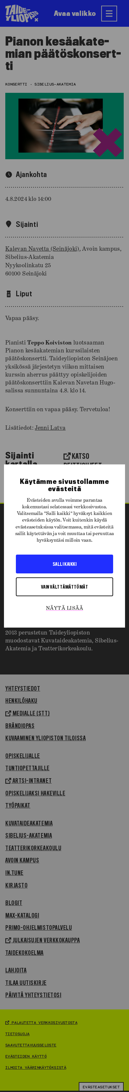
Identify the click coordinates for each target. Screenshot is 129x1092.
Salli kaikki (64, 564)
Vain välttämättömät (64, 587)
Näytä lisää (64, 608)
